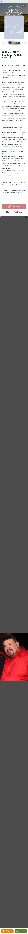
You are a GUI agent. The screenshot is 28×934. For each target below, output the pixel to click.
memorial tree (20, 190)
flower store (19, 192)
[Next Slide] (26, 656)
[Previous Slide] (1, 656)
